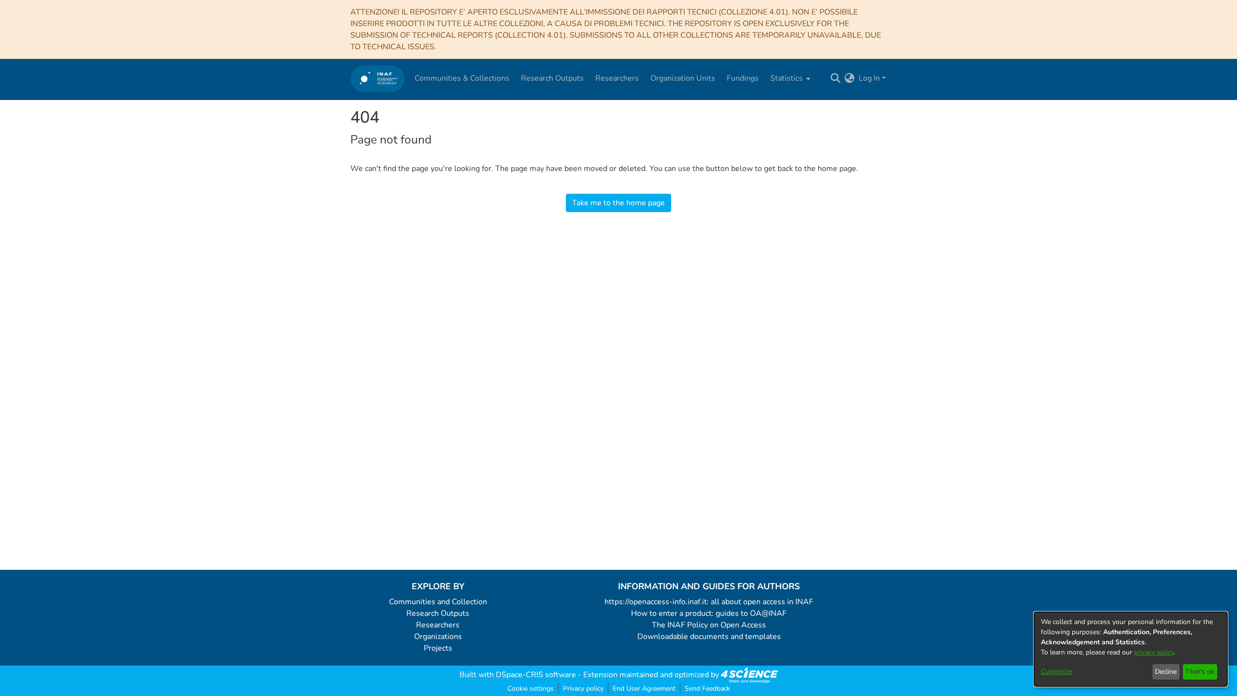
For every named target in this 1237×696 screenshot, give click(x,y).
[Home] (377, 78)
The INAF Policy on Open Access (709, 625)
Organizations (438, 636)
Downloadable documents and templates (709, 636)
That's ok (1199, 671)
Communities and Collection (438, 602)
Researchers (438, 625)
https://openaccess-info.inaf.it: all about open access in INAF (708, 602)
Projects (438, 648)
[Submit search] (836, 78)
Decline (1166, 671)
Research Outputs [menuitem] (552, 78)
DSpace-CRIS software (536, 674)
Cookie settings (530, 688)
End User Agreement (644, 688)
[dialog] (1130, 649)
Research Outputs (437, 613)
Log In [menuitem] (869, 78)
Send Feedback (707, 688)
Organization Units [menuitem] (682, 78)
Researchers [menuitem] (617, 78)
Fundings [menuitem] (743, 78)
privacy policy (1154, 652)
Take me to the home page (618, 203)
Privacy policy (583, 688)
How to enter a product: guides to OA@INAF (709, 613)
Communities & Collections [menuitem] (462, 78)
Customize (1056, 671)
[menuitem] (789, 78)
